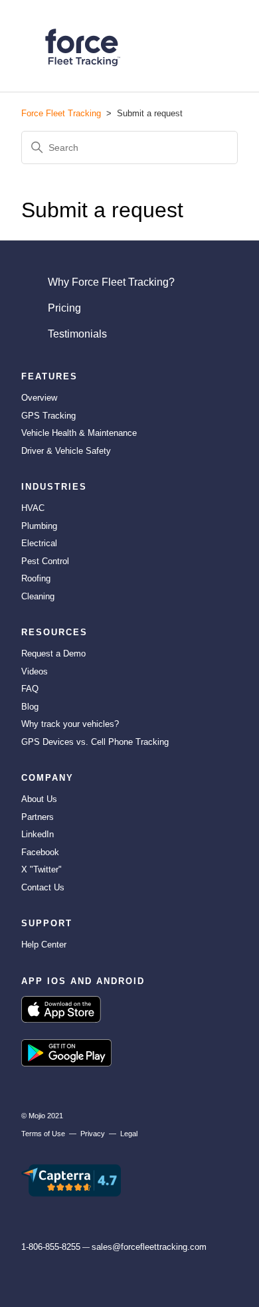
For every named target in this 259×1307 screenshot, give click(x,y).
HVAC (32, 508)
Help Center (43, 945)
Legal (128, 1134)
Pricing (64, 308)
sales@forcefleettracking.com (149, 1247)
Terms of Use (43, 1134)
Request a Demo (53, 653)
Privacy (92, 1134)
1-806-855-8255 (50, 1247)
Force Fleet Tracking (61, 113)
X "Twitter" (41, 869)
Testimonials (77, 334)
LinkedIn (37, 834)
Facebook (40, 852)
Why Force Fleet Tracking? (111, 282)
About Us (39, 799)
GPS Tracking (48, 416)
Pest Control (45, 561)
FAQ (30, 689)
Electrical (39, 543)
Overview (39, 398)
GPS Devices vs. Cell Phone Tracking (95, 742)
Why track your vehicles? (70, 724)
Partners (37, 817)
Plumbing (39, 526)
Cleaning (37, 596)
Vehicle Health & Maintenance (79, 433)
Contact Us (42, 887)
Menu (218, 49)
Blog (30, 707)
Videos (34, 671)
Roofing (35, 578)
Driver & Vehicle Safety (66, 451)
